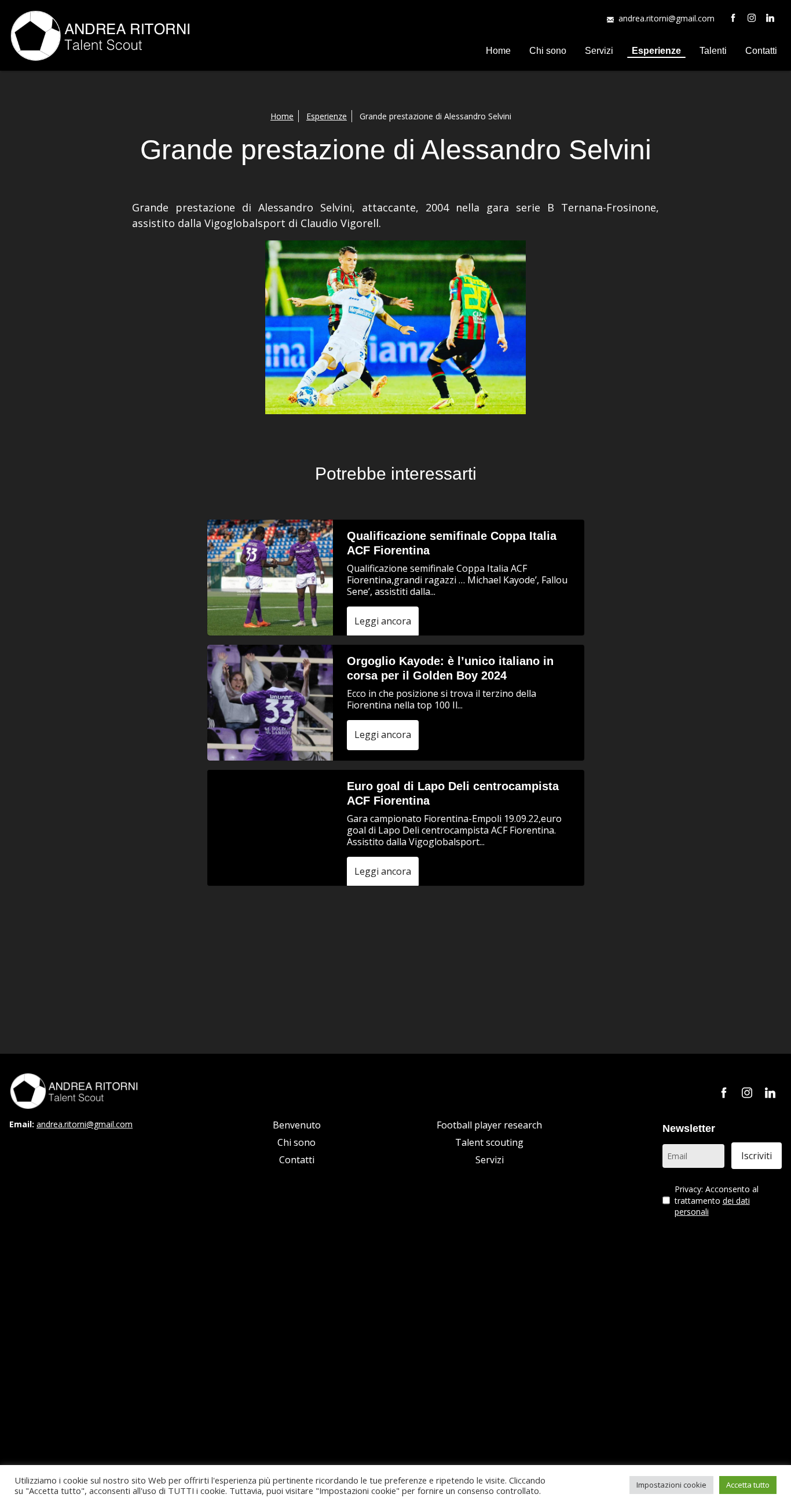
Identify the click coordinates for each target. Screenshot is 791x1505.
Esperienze (656, 51)
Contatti (761, 51)
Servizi (599, 51)
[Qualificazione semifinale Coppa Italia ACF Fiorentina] (270, 577)
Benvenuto (297, 1125)
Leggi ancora (382, 621)
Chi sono (547, 51)
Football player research (489, 1125)
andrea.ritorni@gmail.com (666, 18)
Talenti (713, 51)
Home (498, 51)
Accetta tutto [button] (748, 1485)
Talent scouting (489, 1142)
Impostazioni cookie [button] (671, 1485)
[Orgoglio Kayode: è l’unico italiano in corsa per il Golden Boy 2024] (270, 703)
